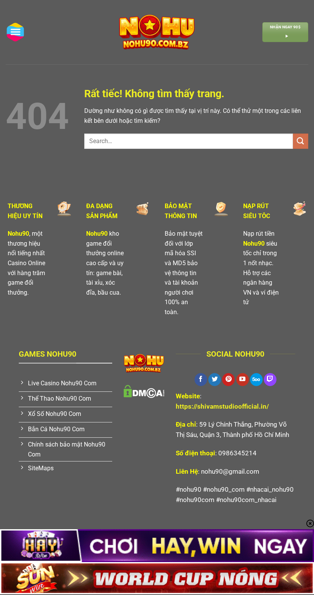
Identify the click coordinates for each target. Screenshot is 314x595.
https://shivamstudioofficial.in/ (222, 406)
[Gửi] (300, 141)
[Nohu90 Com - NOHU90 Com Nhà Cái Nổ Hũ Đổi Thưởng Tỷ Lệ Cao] (157, 32)
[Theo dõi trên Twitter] (214, 379)
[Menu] (15, 32)
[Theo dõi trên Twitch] (270, 379)
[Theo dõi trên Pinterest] (228, 379)
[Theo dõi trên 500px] (256, 379)
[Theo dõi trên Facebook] (201, 379)
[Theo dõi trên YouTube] (242, 379)
